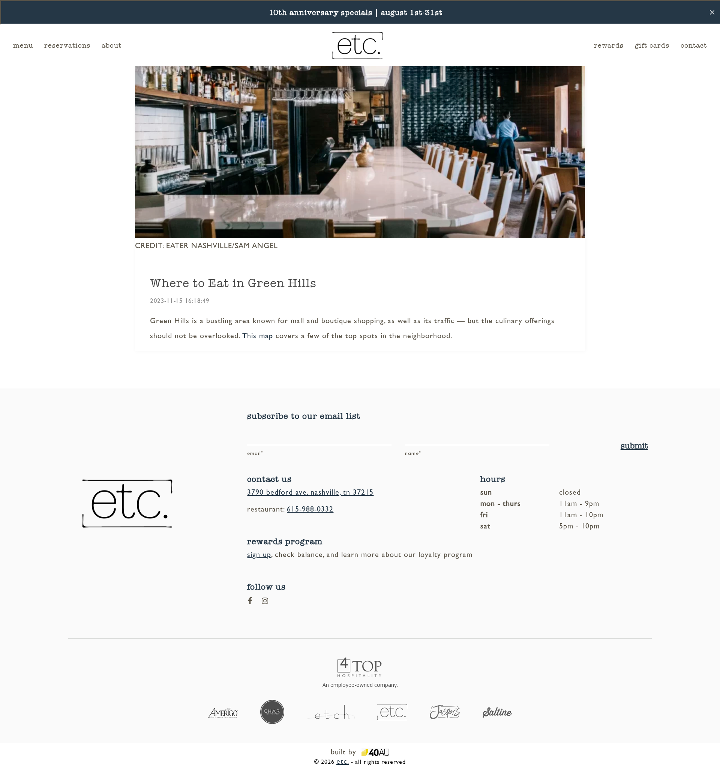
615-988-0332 (310, 509)
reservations (67, 45)
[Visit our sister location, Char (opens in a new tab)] (272, 711)
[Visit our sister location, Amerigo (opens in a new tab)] (223, 712)
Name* (413, 453)
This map (257, 336)
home (317, 43)
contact (694, 45)
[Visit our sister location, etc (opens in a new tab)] (392, 711)
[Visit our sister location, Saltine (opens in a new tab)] (497, 712)
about (112, 45)
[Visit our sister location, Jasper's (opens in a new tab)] (445, 711)
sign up (259, 554)
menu (23, 45)
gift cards (652, 45)
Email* (255, 453)
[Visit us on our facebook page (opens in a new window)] (249, 600)
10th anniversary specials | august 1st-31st (355, 12)
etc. (342, 761)
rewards (609, 45)
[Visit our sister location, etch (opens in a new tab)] (331, 711)
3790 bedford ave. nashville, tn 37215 (310, 492)
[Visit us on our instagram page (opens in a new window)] (265, 600)
